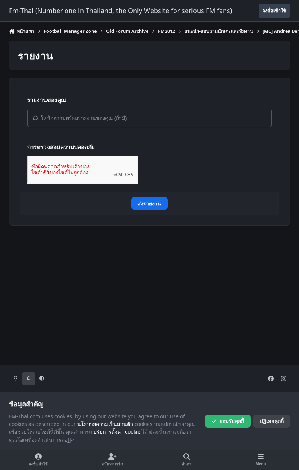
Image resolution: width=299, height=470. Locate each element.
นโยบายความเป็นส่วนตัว (105, 423)
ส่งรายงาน (149, 203)
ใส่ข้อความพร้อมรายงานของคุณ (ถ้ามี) (83, 117)
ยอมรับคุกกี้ (232, 421)
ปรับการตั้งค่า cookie (116, 431)
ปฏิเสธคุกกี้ (272, 421)
